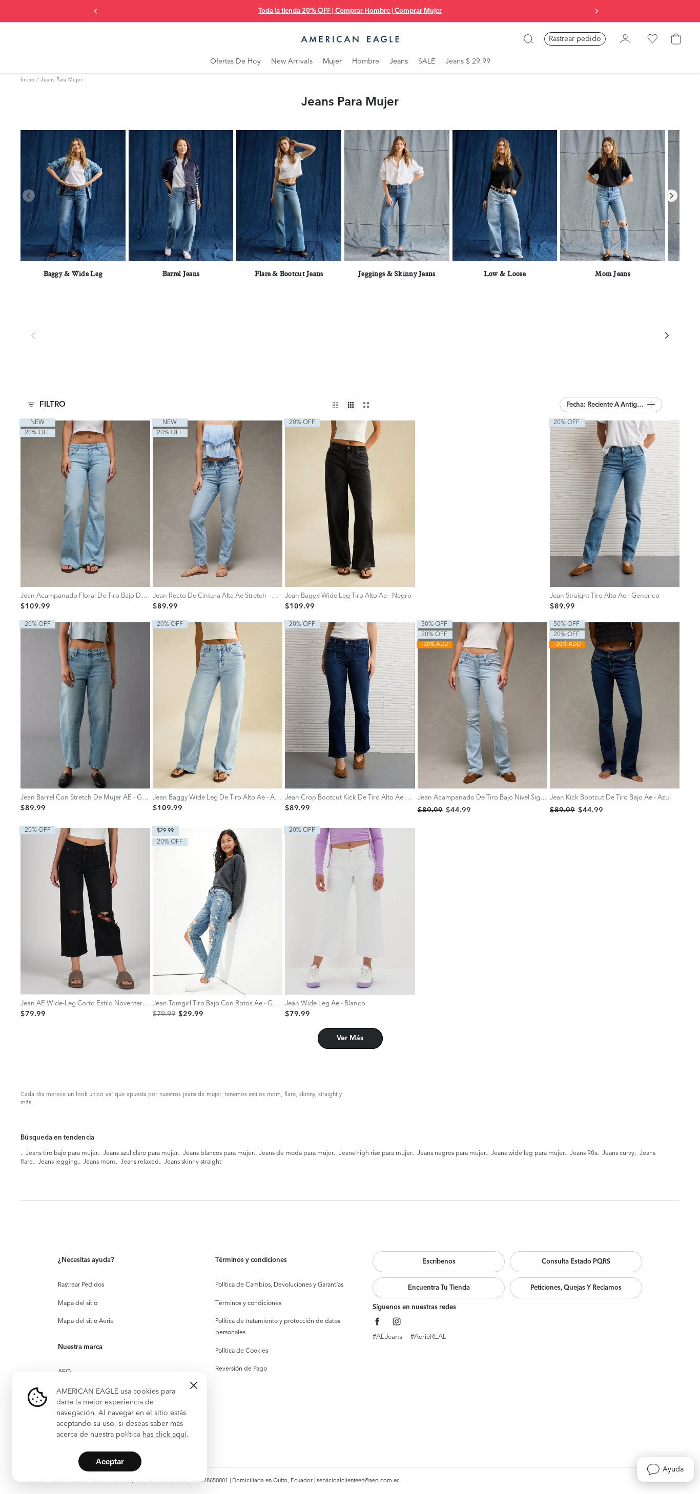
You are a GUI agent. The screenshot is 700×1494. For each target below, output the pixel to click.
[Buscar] (528, 39)
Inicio (27, 79)
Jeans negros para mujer (451, 1153)
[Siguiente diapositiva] (596, 11)
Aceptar (110, 1461)
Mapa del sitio (77, 1303)
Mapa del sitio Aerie (86, 1321)
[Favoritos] (652, 39)
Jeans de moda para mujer (296, 1153)
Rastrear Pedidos (81, 1285)
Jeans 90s (583, 1153)
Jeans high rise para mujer (375, 1153)
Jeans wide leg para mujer (528, 1153)
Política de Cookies (241, 1351)
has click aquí (164, 1434)
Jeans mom (99, 1162)
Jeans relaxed (139, 1162)
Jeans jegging (58, 1162)
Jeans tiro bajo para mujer (62, 1153)
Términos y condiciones (248, 1303)
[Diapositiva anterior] (96, 11)
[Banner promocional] (482, 515)
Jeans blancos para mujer (218, 1153)
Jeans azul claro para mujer (140, 1153)
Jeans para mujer (61, 79)
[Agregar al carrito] (31, 576)
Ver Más (350, 1038)
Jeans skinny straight (192, 1162)
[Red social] (377, 1322)
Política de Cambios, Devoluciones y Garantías (279, 1285)
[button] (611, 404)
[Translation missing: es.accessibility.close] (194, 1385)
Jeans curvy (618, 1153)
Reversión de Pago (241, 1369)
